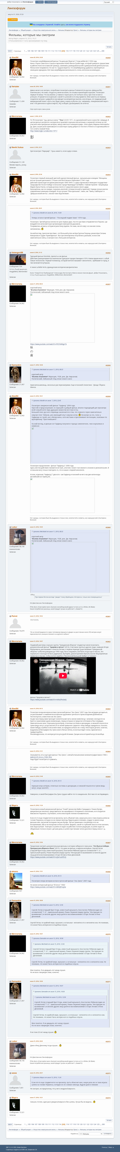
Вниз (10, 51)
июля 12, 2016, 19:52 (36, 616)
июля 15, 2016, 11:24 (36, 805)
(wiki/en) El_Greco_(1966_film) (41, 757)
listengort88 (17, 252)
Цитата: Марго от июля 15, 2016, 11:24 (47, 1077)
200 (102, 51)
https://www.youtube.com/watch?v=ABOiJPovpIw (48, 887)
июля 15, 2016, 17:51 (36, 871)
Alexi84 (15, 57)
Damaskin (16, 365)
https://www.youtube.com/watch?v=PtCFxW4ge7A (48, 344)
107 (35, 51)
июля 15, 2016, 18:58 (36, 900)
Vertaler (15, 86)
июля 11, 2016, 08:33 (36, 284)
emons (15, 871)
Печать (109, 47)
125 (97, 51)
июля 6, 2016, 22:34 (36, 174)
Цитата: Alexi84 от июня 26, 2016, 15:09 (47, 213)
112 (52, 51)
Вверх (10, 1124)
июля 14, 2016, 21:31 (36, 751)
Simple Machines (22, 1147)
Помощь (104, 1147)
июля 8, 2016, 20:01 (36, 208)
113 (56, 51)
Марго (15, 805)
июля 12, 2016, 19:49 (36, 527)
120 (80, 51)
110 (45, 51)
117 (70, 51)
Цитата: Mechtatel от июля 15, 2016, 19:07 (48, 986)
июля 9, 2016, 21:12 (36, 252)
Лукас (75, 30)
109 (42, 51)
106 (32, 51)
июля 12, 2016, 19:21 (36, 396)
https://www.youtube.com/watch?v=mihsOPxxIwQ (48, 700)
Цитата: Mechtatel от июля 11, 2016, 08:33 (48, 370)
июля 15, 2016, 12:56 (36, 842)
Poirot (14, 616)
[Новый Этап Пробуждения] (10, 274)
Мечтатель (17, 116)
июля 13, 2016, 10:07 (36, 641)
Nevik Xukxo (17, 147)
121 (84, 51)
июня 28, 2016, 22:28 (36, 57)
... (26, 51)
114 (59, 51)
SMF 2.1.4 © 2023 (11, 1147)
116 (67, 51)
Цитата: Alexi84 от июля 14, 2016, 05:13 (47, 781)
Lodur (14, 527)
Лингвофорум (16, 8)
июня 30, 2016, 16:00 (36, 86)
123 (91, 51)
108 (39, 51)
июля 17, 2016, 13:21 (36, 1097)
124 (94, 51)
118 (74, 51)
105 (28, 51)
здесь (63, 25)
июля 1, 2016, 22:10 (36, 116)
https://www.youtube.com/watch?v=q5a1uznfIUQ (48, 857)
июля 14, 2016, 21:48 (36, 776)
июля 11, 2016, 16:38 (36, 365)
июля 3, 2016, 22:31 (36, 147)
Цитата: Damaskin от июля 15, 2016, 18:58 (48, 938)
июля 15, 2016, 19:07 (36, 934)
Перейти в (74, 1134)
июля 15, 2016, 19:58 (36, 981)
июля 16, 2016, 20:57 (36, 1073)
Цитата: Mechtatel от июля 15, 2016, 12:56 (48, 905)
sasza (14, 1073)
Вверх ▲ (111, 1147)
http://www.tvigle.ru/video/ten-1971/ (43, 131)
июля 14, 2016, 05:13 (36, 708)
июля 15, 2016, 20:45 (36, 1041)
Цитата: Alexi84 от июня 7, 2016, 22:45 (47, 401)
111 (49, 51)
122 (87, 51)
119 (77, 51)
